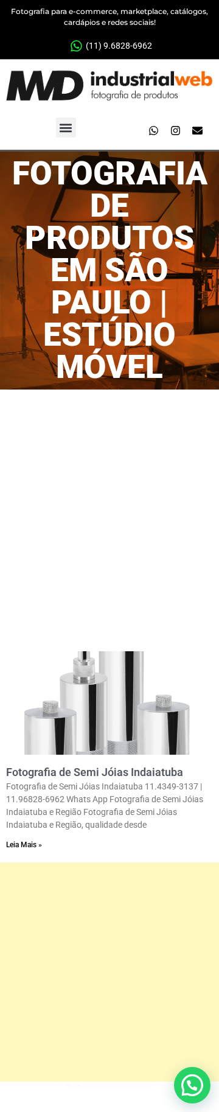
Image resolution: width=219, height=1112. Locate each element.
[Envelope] (197, 131)
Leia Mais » (24, 845)
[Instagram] (175, 131)
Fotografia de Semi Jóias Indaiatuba (94, 772)
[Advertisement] (109, 505)
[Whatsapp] (153, 131)
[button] (66, 127)
